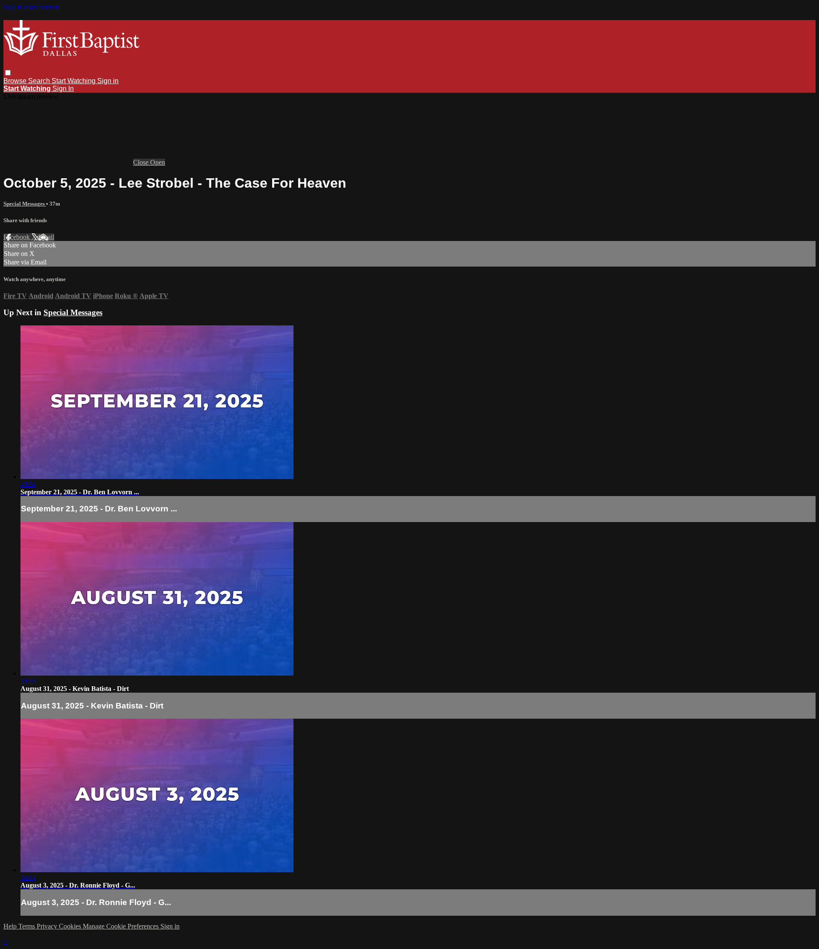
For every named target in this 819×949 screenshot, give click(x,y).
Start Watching (74, 80)
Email (46, 237)
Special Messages (24, 203)
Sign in (108, 80)
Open (157, 162)
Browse (15, 80)
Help (10, 926)
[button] (8, 72)
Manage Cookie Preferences (121, 926)
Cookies (71, 926)
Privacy (48, 926)
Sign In (63, 88)
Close (141, 162)
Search (40, 80)
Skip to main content (31, 7)
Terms (27, 926)
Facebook (17, 237)
